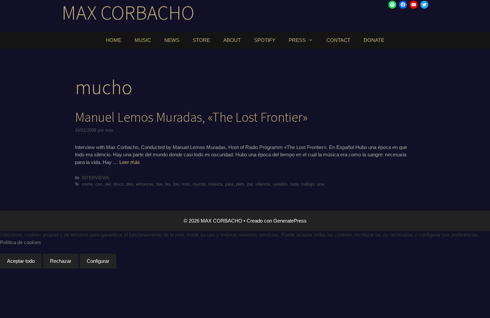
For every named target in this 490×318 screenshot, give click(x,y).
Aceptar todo (21, 261)
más (186, 184)
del (108, 184)
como (87, 184)
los (176, 184)
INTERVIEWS (95, 177)
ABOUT (232, 40)
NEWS (171, 40)
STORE (201, 40)
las (168, 184)
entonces (145, 184)
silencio (262, 184)
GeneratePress (290, 221)
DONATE (374, 40)
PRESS (297, 40)
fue (159, 184)
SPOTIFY (264, 40)
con (98, 184)
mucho (199, 184)
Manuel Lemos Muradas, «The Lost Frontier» (191, 117)
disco (118, 184)
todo (294, 184)
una (320, 184)
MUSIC (143, 40)
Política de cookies (20, 242)
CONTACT (338, 40)
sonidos (280, 184)
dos (129, 184)
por (250, 184)
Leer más (129, 162)
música (215, 184)
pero (240, 184)
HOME (113, 40)
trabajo (307, 184)
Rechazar (60, 261)
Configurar (98, 261)
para (229, 184)
